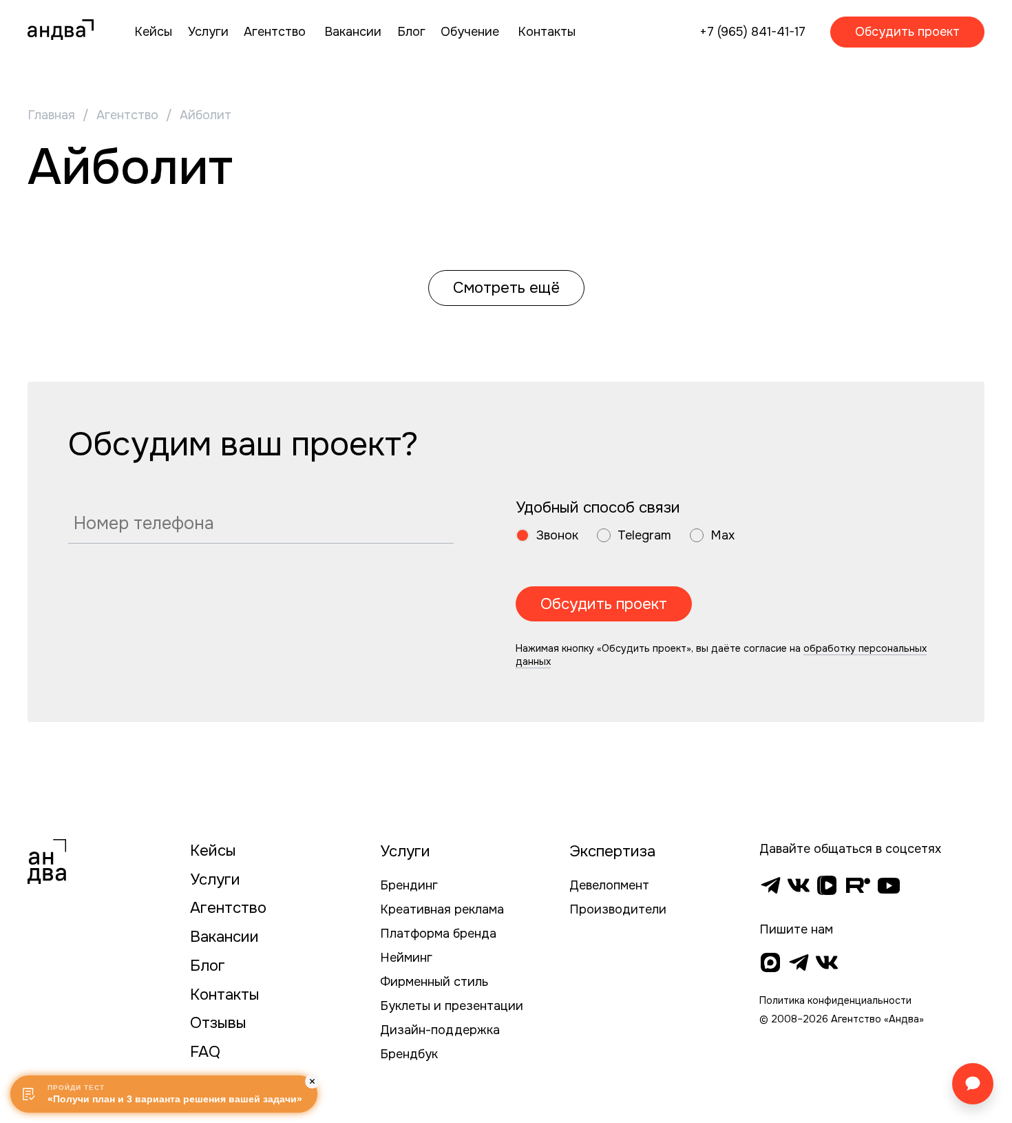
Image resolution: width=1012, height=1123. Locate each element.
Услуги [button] (208, 31)
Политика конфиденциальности (835, 1000)
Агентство (127, 115)
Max (722, 535)
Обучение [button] (470, 31)
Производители (617, 909)
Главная (51, 115)
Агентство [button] (275, 31)
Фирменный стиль (434, 981)
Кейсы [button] (153, 31)
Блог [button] (411, 31)
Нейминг (406, 957)
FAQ (205, 1052)
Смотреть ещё (506, 288)
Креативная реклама (442, 909)
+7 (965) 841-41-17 (752, 31)
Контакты (225, 994)
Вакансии (224, 937)
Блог (207, 966)
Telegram (644, 535)
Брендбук (409, 1054)
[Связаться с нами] (972, 1083)
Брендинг (409, 885)
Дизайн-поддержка (440, 1030)
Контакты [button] (547, 31)
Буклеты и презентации (451, 1005)
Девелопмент (609, 885)
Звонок (557, 535)
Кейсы (213, 851)
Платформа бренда (438, 933)
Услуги (215, 879)
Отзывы (218, 1023)
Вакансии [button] (352, 31)
